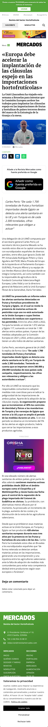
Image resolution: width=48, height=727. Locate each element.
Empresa (30, 662)
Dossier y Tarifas (12, 662)
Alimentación (33, 669)
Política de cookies (19, 701)
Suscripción (9, 672)
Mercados (31, 665)
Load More (24, 606)
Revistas (7, 665)
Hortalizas (31, 659)
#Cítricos (5, 15)
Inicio (6, 655)
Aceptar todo (24, 708)
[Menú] (8, 45)
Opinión (30, 672)
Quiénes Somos (11, 659)
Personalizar (24, 715)
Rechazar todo (24, 721)
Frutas (29, 655)
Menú (4, 45)
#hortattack (28, 15)
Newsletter (9, 669)
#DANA (16, 15)
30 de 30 (30, 676)
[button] (44, 25)
